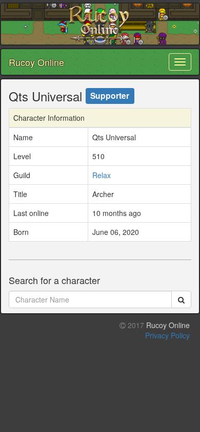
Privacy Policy (167, 335)
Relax (101, 175)
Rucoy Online (36, 62)
